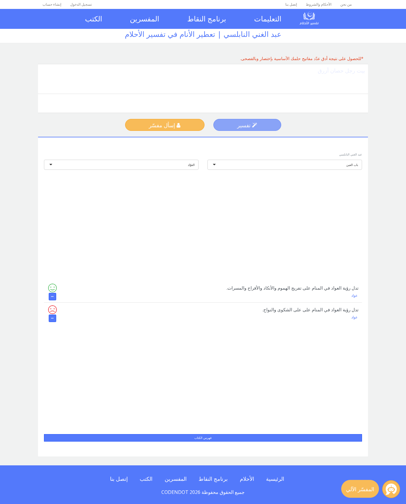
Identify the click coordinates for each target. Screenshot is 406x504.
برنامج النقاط (206, 18)
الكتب (93, 18)
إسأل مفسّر (163, 125)
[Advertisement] (203, 221)
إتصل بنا (291, 4)
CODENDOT (174, 492)
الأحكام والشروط (318, 4)
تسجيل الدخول (81, 4)
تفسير (244, 125)
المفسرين (144, 18)
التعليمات (267, 18)
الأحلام (247, 478)
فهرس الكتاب (203, 438)
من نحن (346, 4)
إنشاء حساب (52, 4)
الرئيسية (275, 478)
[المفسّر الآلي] (391, 489)
